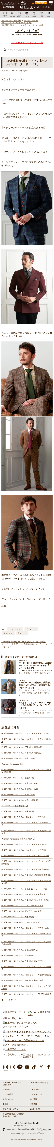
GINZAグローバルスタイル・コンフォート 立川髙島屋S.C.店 (26, 823)
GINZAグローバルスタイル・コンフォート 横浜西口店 (24, 844)
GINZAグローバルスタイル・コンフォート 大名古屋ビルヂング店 (26, 882)
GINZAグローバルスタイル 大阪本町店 (17, 917)
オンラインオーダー (9, 1000)
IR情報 (5, 1104)
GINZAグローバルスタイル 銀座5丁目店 (18, 794)
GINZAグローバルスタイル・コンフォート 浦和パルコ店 (25, 856)
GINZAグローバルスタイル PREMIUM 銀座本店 (21, 747)
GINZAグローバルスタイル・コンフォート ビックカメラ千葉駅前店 (26, 862)
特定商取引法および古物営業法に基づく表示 (13, 1115)
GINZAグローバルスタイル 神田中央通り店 (19, 800)
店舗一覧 (6, 1089)
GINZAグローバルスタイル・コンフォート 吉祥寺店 (23, 817)
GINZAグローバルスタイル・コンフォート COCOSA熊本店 (26, 994)
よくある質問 (8, 1094)
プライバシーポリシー (11, 1109)
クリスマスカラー (15, 629)
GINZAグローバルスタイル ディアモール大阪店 (21, 911)
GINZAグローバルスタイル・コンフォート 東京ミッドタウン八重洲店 (26, 771)
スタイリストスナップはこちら (27, 42)
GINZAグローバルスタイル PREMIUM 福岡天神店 (22, 980)
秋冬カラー (22, 633)
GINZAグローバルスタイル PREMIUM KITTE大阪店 (23, 894)
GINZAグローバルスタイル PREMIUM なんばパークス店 (25, 900)
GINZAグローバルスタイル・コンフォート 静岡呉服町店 (25, 869)
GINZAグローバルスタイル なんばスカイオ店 (20, 922)
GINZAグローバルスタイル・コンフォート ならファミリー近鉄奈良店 (26, 943)
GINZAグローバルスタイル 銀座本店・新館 (19, 789)
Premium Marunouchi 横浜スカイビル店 (18, 839)
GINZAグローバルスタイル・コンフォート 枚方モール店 (25, 928)
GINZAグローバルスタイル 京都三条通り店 (19, 950)
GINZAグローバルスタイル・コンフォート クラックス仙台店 (26, 740)
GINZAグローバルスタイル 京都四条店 (17, 955)
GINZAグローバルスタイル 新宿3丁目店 (18, 758)
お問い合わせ (8, 1099)
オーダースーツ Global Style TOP (12, 1084)
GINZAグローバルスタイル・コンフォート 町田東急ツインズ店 (26, 832)
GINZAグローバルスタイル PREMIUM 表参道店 (21, 753)
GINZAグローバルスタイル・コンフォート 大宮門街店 (24, 850)
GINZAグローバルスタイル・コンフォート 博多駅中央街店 (26, 975)
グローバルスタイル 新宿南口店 (14, 806)
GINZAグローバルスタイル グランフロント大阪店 (22, 905)
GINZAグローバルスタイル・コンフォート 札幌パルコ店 (25, 733)
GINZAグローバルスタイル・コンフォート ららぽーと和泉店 (26, 934)
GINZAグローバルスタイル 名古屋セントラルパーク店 (24, 889)
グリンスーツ (31, 629)
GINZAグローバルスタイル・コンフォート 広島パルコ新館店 (26, 968)
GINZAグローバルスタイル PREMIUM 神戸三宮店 (22, 961)
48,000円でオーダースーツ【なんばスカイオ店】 (23, 641)
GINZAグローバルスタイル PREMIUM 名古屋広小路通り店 (26, 875)
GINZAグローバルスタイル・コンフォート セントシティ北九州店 (26, 987)
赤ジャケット (8, 633)
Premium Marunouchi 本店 (12, 764)
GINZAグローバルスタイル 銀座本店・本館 (19, 783)
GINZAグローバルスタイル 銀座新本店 (17, 778)
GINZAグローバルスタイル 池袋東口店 (17, 811)
